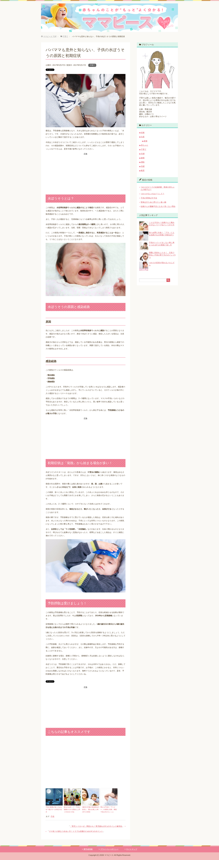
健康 (143, 158)
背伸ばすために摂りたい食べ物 (153, 202)
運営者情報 (88, 849)
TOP (50, 36)
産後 (145, 141)
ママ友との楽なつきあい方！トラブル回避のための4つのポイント (76, 831)
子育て (92, 65)
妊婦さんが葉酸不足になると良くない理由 (158, 206)
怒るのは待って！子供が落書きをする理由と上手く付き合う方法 (72, 809)
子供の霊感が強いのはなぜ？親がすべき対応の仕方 (54, 809)
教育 (143, 171)
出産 (143, 137)
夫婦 (143, 154)
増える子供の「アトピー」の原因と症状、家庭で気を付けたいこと (108, 809)
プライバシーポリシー (109, 849)
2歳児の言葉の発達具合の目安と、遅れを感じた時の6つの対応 (90, 809)
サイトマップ (131, 849)
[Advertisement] (85, 172)
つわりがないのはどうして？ (152, 194)
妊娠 (143, 133)
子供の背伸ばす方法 (149, 198)
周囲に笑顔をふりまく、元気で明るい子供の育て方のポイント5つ (162, 255)
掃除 (143, 162)
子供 (52, 816)
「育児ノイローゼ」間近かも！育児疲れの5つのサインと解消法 (96, 826)
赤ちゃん (144, 145)
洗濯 (143, 166)
